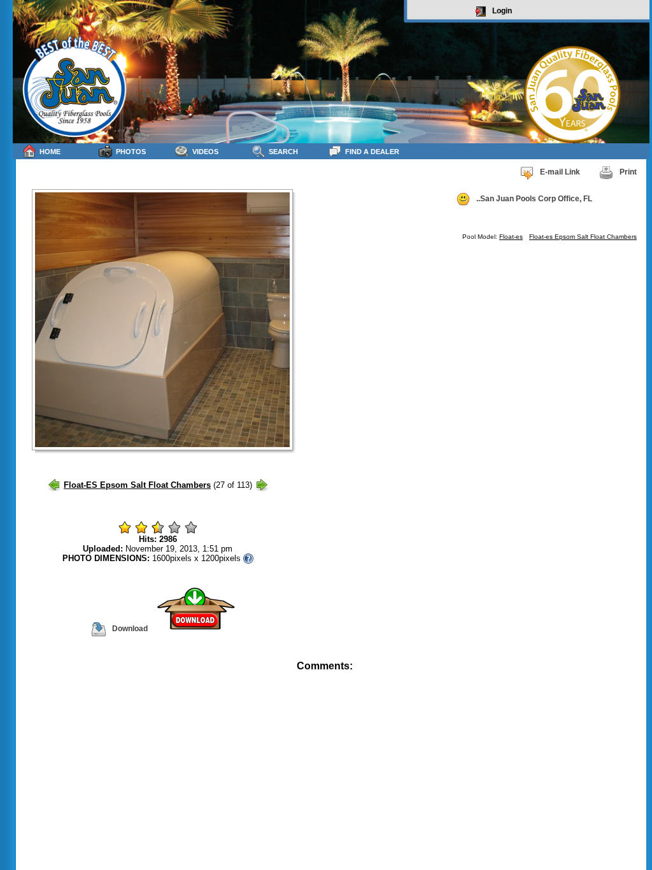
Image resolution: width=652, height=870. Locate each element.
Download (130, 628)
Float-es (511, 236)
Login (502, 10)
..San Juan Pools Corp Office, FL (534, 198)
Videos (205, 151)
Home (49, 151)
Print (628, 172)
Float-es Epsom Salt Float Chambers (583, 236)
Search (283, 151)
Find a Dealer (372, 151)
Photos (131, 151)
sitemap (634, 675)
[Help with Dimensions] (248, 558)
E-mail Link (560, 172)
